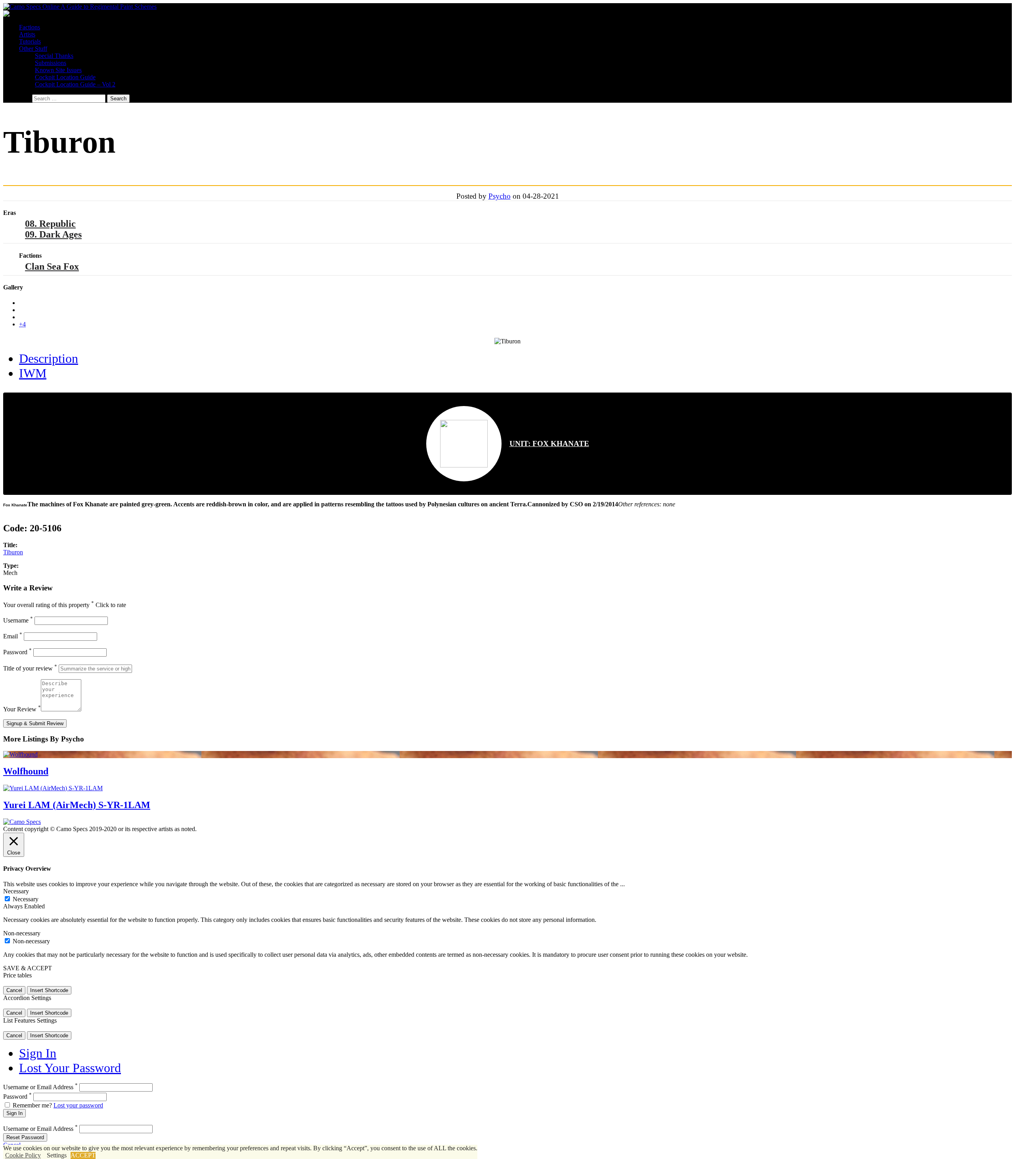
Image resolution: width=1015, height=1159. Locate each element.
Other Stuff (33, 48)
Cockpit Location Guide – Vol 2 (75, 84)
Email (12, 636)
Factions (29, 27)
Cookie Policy (23, 1155)
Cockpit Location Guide (65, 77)
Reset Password (25, 1137)
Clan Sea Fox (52, 266)
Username (18, 620)
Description (48, 358)
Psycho (499, 196)
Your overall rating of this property (48, 605)
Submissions (50, 62)
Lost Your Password (70, 1068)
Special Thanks (54, 55)
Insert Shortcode (49, 990)
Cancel (14, 990)
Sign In (37, 1053)
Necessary (25, 899)
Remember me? (32, 1105)
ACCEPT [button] (83, 1155)
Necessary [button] (16, 891)
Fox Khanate (549, 443)
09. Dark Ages (53, 234)
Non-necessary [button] (21, 933)
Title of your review (30, 668)
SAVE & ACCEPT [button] (27, 968)
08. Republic (50, 223)
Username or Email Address (40, 1087)
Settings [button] (57, 1155)
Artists (27, 34)
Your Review (22, 709)
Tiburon (13, 552)
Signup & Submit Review (34, 723)
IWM (32, 373)
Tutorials (30, 41)
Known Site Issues (58, 70)
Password (17, 652)
